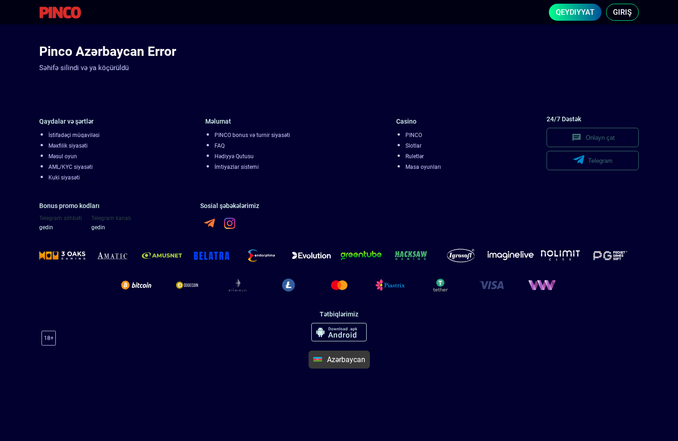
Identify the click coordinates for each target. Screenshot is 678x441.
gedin (46, 227)
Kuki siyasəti (64, 177)
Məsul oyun (62, 156)
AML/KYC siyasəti (70, 167)
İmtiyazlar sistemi (236, 167)
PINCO (413, 135)
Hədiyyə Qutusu (234, 156)
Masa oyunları (423, 167)
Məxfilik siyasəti (68, 146)
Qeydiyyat (575, 12)
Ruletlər (414, 156)
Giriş (622, 12)
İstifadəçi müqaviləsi (74, 135)
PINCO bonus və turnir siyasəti (252, 135)
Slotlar (413, 146)
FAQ (219, 146)
